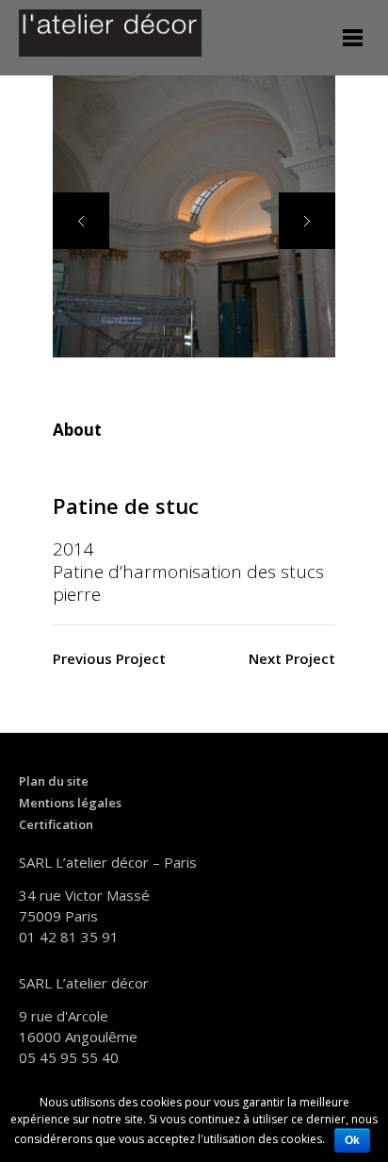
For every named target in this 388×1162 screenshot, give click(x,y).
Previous (81, 220)
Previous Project (109, 658)
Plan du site (54, 780)
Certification (56, 824)
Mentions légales (70, 802)
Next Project (292, 658)
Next (307, 220)
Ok (352, 1140)
